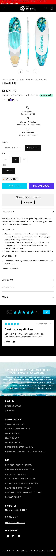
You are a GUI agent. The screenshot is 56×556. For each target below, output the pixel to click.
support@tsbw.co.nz (15, 522)
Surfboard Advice (15, 424)
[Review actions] (50, 323)
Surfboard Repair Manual (19, 447)
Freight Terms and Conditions (21, 483)
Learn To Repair (13, 442)
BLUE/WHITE (32, 147)
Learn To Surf (12, 433)
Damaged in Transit (15, 474)
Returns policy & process (18, 465)
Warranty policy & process (20, 470)
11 (25, 160)
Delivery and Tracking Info (20, 479)
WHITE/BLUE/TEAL (14, 148)
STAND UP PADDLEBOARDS (21, 79)
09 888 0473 (11, 517)
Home (4, 79)
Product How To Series (17, 429)
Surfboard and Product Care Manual (25, 452)
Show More (37, 337)
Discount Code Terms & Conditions (24, 492)
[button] (3, 8)
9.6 (7, 160)
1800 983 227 (20, 510)
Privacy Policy (13, 497)
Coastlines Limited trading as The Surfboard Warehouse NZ (31, 551)
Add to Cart (28, 202)
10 (15, 159)
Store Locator (13, 406)
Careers (9, 411)
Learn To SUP (12, 438)
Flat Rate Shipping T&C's (18, 488)
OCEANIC (8, 170)
